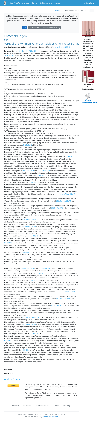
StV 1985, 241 (34, 236)
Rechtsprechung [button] (46, 3)
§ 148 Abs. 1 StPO (29, 226)
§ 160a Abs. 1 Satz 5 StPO (31, 220)
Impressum (27, 406)
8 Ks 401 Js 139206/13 (62, 47)
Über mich (15, 406)
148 (26, 51)
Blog (11, 3)
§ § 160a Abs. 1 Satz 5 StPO (65, 194)
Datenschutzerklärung (51, 28)
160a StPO (33, 51)
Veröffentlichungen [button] (22, 3)
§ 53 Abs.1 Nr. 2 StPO (63, 201)
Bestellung (58, 10)
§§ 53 (21, 51)
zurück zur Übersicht (12, 379)
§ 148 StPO (8, 243)
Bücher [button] (34, 3)
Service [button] (57, 3)
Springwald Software (50, 416)
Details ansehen (35, 28)
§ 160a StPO (27, 145)
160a (32, 171)
